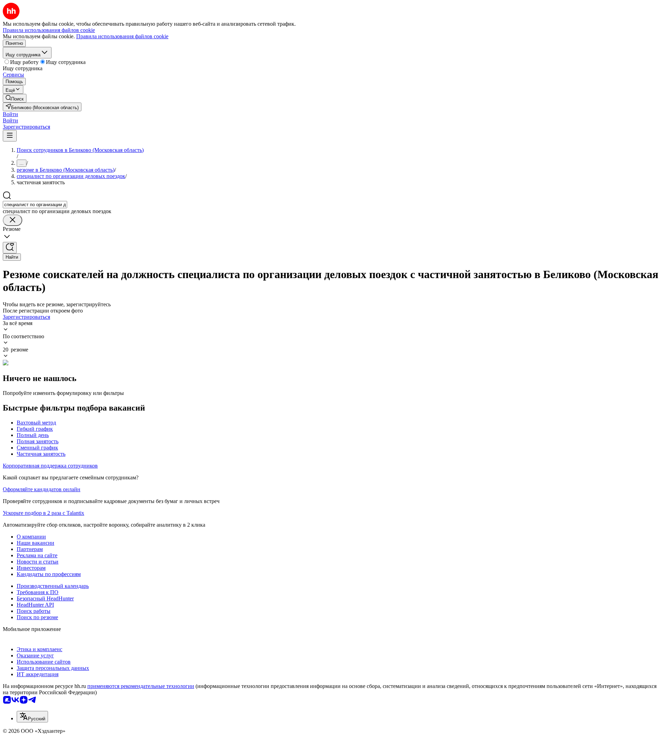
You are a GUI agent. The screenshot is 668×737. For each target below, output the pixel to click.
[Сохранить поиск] (10, 247)
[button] (10, 114)
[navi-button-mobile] (10, 135)
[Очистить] (12, 220)
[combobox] (35, 204)
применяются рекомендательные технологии (140, 686)
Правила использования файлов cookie (122, 36)
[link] (14, 98)
